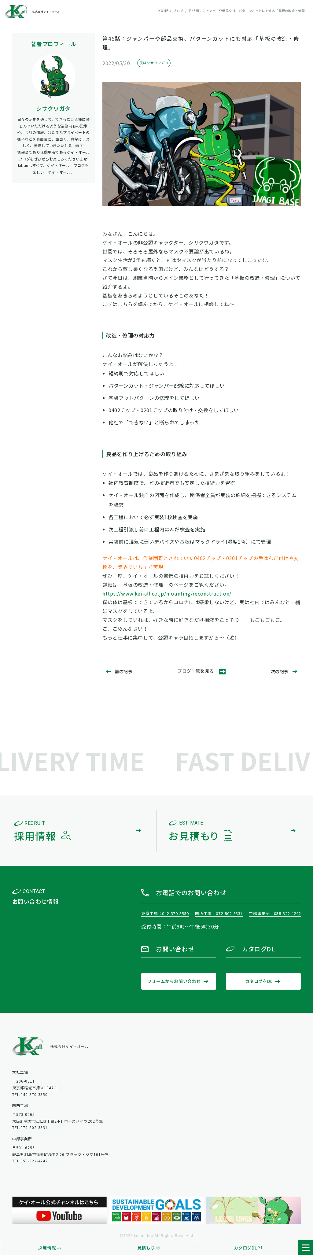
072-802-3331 (229, 913)
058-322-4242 (287, 913)
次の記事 (280, 671)
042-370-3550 (175, 913)
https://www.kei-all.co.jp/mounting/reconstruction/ (166, 593)
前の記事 (123, 671)
